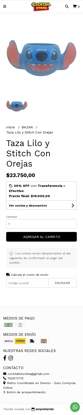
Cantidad (11, 217)
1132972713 (15, 378)
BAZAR (28, 127)
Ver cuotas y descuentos (28, 205)
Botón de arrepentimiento (26, 392)
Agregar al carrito (41, 237)
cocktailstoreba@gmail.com (28, 373)
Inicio (11, 127)
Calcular (62, 282)
